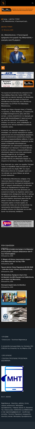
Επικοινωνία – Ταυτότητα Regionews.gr (14, 339)
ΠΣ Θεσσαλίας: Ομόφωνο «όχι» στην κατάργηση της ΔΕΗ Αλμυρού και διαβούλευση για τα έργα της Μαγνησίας (17, 277)
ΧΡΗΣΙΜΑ (5, 337)
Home (5, 19)
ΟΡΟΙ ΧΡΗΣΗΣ (7, 355)
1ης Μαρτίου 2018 (25, 348)
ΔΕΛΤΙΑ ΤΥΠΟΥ (14, 19)
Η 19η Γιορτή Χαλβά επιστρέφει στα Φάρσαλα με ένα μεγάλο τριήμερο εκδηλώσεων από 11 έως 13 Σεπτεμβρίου (17, 251)
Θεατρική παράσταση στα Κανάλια (13, 285)
